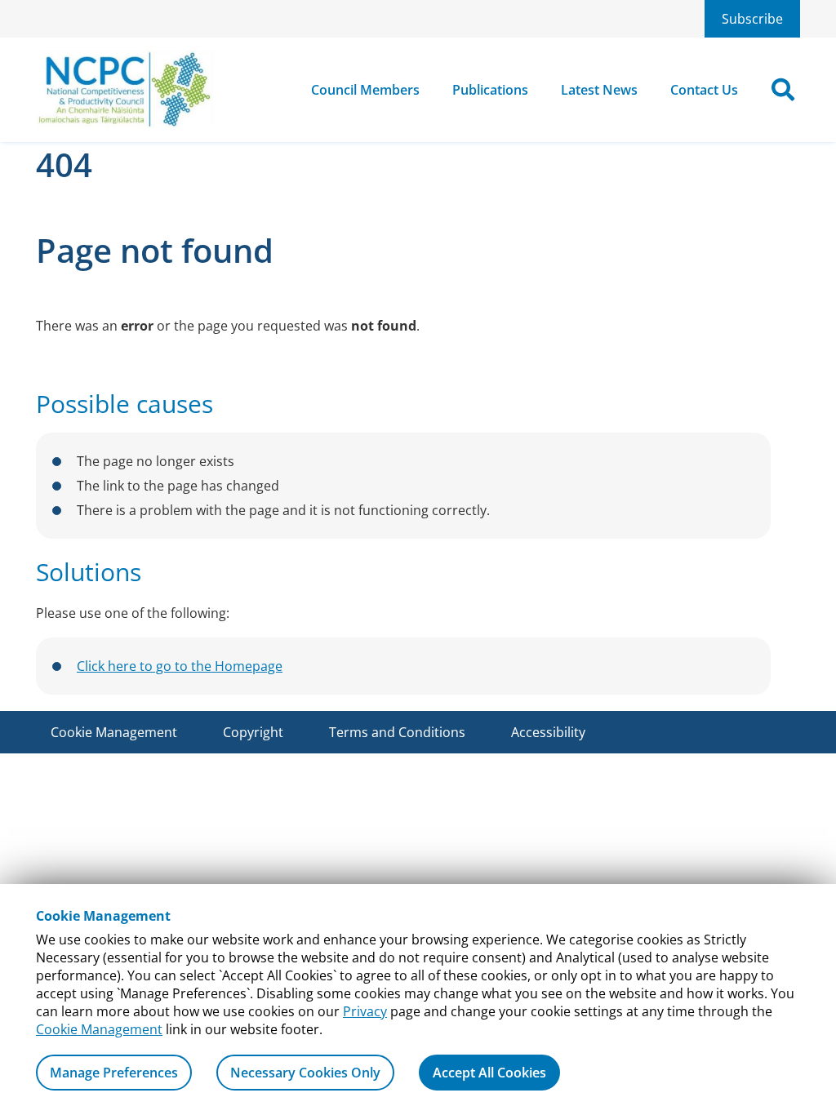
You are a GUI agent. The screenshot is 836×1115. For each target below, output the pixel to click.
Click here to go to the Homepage (179, 666)
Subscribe (752, 19)
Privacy (365, 1011)
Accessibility (548, 732)
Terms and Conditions (397, 732)
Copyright (253, 732)
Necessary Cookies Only (305, 1073)
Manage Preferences (114, 1073)
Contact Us (704, 90)
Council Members (365, 90)
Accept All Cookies (489, 1073)
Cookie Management (99, 1029)
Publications (490, 90)
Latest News (599, 90)
